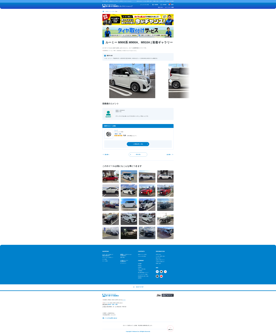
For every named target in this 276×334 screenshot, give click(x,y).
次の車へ (169, 154)
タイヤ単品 (104, 259)
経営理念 (139, 265)
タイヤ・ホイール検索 (169, 7)
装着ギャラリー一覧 (110, 11)
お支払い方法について (160, 259)
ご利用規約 (167, 1)
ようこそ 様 (144, 4)
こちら (124, 299)
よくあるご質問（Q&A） (147, 1)
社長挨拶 (139, 267)
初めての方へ (160, 7)
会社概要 (172, 1)
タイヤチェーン (123, 263)
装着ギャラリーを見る (142, 254)
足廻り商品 (122, 257)
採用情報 (139, 277)
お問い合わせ (139, 1)
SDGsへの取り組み (141, 269)
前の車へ (107, 154)
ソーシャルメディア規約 (142, 274)
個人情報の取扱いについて (143, 272)
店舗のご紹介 (155, 1)
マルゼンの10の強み (142, 256)
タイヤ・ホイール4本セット (107, 257)
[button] (105, 80)
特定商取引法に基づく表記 (143, 276)
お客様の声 (162, 1)
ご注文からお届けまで (160, 261)
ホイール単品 (105, 260)
